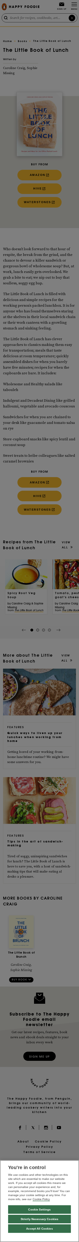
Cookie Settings (39, 1209)
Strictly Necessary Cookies (40, 1219)
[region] (39, 1201)
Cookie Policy (41, 1199)
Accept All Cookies (39, 1228)
